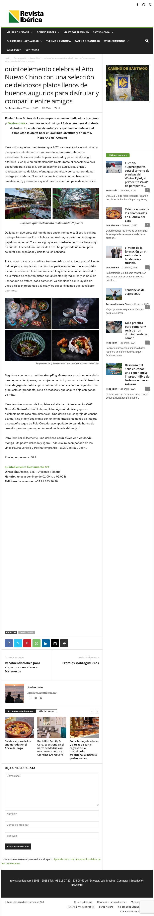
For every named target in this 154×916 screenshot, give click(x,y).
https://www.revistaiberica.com (42, 693)
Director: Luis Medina (102, 880)
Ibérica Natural (105, 906)
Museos (135, 901)
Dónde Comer (26, 632)
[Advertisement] (52, 620)
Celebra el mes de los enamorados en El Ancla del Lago (18, 744)
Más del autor (46, 711)
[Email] (55, 643)
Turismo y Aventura (58, 40)
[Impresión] (64, 643)
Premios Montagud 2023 (80, 663)
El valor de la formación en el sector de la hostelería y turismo (135, 255)
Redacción (14, 108)
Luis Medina (112, 225)
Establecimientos (114, 40)
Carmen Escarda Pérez (118, 303)
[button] (146, 41)
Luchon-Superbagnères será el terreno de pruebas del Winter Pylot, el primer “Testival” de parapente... (137, 174)
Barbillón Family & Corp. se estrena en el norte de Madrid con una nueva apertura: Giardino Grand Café (50, 748)
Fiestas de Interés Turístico (80, 906)
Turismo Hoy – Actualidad (23, 40)
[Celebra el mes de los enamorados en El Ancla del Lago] (19, 727)
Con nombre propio (130, 911)
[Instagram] (143, 5)
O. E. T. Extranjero (83, 901)
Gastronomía (101, 32)
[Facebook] (137, 5)
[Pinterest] (27, 643)
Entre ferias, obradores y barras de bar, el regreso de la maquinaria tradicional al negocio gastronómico (84, 749)
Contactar (32, 49)
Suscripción (14, 49)
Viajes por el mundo (76, 32)
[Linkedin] (46, 643)
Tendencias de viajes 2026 (135, 292)
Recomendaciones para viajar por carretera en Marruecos (22, 667)
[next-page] (97, 711)
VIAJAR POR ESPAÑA (18, 32)
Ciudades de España (128, 906)
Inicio (7, 58)
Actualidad (35, 58)
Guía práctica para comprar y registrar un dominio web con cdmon (137, 330)
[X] (149, 5)
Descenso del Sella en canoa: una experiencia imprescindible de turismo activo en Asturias (137, 374)
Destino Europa (46, 32)
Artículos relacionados (20, 711)
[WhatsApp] (36, 643)
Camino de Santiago (87, 40)
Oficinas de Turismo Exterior (111, 901)
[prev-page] (92, 711)
